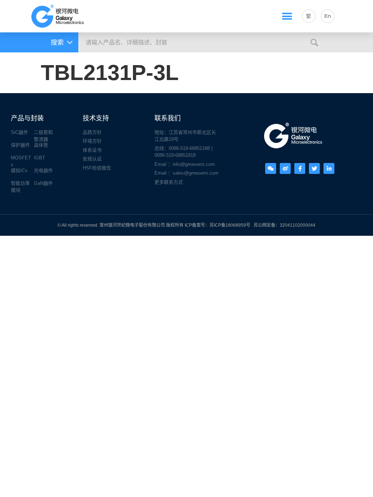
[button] (286, 16)
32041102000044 (297, 225)
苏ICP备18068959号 (229, 225)
